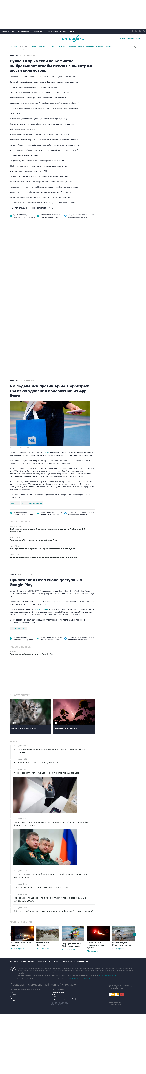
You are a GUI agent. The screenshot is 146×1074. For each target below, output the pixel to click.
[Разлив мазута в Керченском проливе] (123, 940)
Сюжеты (100, 47)
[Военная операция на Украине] (22, 940)
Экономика (43, 47)
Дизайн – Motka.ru (115, 1004)
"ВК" (47, 453)
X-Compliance (14, 994)
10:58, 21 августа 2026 (24, 574)
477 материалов (118, 949)
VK (18, 503)
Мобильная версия (9, 31)
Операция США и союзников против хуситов (95, 945)
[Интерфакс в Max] (66, 1003)
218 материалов (93, 951)
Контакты (14, 961)
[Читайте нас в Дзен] (52, 1003)
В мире (33, 47)
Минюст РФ (26, 295)
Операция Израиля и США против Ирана (71, 945)
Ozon (24, 628)
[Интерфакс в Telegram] (56, 1003)
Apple (13, 503)
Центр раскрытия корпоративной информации (66, 999)
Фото (108, 47)
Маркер (13, 999)
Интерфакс (73, 38)
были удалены (41, 609)
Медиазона (15, 295)
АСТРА (12, 1001)
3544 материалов (68, 950)
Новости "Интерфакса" (58, 992)
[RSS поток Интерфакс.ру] (62, 1003)
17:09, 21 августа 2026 (27, 236)
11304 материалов (18, 949)
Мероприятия (82, 961)
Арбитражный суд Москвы (32, 503)
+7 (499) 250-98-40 (72, 979)
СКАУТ (12, 997)
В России (23, 47)
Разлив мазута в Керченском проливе (122, 944)
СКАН (53, 994)
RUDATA (54, 997)
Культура (63, 47)
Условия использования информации (121, 1000)
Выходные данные (115, 1002)
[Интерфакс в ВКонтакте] (59, 1003)
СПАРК (12, 992)
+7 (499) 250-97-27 (88, 979)
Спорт (53, 47)
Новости (90, 47)
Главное (13, 47)
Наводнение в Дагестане (42, 944)
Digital (81, 47)
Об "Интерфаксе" (24, 31)
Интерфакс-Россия (51, 31)
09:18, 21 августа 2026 (27, 381)
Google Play (15, 628)
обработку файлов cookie (107, 975)
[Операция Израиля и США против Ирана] (73, 941)
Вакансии (53, 961)
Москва (72, 47)
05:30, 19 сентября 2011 (27, 55)
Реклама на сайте (67, 961)
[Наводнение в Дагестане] (47, 940)
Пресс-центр (42, 961)
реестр (88, 252)
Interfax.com (37, 31)
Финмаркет (64, 31)
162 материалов (42, 949)
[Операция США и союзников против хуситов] (98, 940)
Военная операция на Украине (21, 944)
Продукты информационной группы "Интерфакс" (44, 984)
